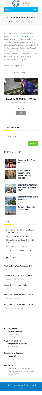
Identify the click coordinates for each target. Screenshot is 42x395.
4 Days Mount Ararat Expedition (17, 236)
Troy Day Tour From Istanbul (16, 246)
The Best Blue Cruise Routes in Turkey (18, 275)
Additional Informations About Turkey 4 (18, 304)
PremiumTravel (19, 270)
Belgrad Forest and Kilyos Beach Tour (19, 250)
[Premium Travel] (21, 3)
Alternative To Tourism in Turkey (16, 285)
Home (11, 22)
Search (33, 144)
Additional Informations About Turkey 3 (18, 294)
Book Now (21, 113)
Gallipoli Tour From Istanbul (21, 99)
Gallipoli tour (24, 36)
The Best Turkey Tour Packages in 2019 (18, 266)
